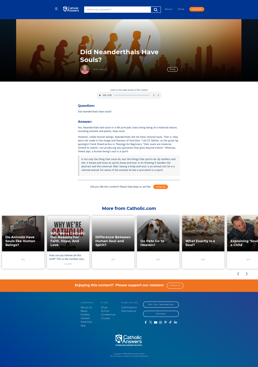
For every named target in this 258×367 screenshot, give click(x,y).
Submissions (129, 307)
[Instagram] (160, 322)
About (169, 9)
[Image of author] (84, 69)
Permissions (128, 311)
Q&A (83, 45)
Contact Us (127, 356)
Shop (181, 9)
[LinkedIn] (175, 322)
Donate (197, 9)
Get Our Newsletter (161, 304)
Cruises (105, 318)
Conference (108, 314)
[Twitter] (150, 322)
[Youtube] (155, 322)
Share (172, 69)
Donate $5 (160, 187)
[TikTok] (170, 322)
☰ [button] (56, 9)
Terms (112, 356)
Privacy (119, 356)
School (105, 311)
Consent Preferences (140, 356)
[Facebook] (145, 322)
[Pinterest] (165, 322)
